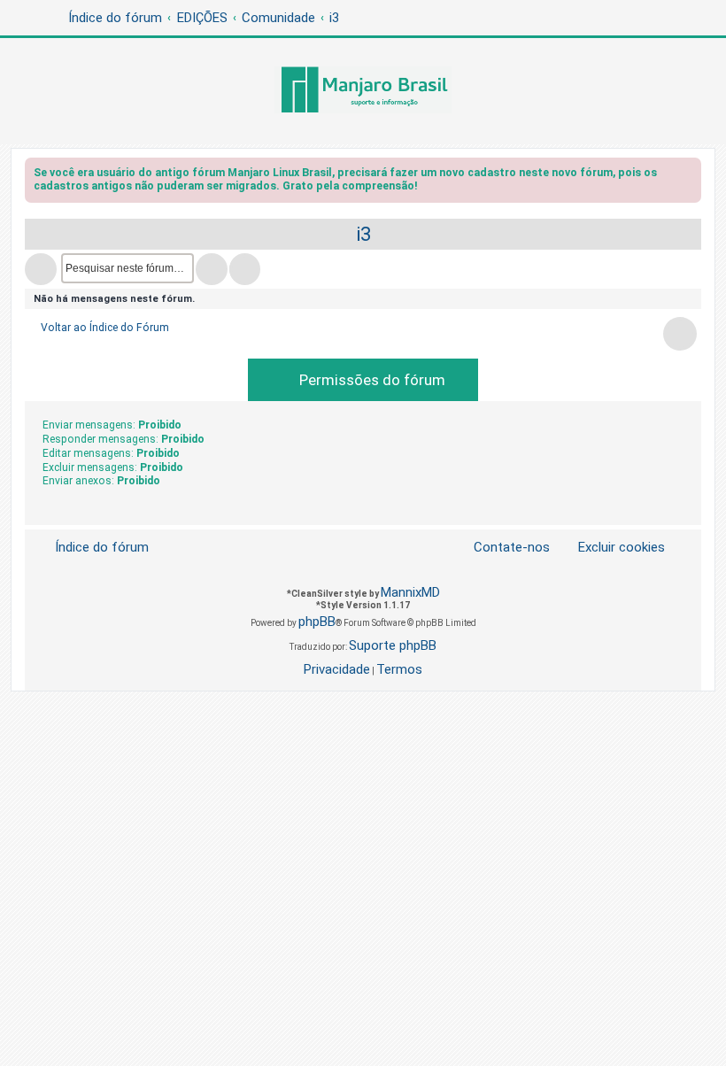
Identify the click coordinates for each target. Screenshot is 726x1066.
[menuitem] (611, 547)
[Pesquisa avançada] (244, 269)
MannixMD (410, 592)
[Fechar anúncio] (690, 175)
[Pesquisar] (212, 269)
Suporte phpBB (392, 645)
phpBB (317, 622)
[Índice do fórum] (363, 91)
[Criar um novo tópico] (41, 269)
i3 (363, 234)
